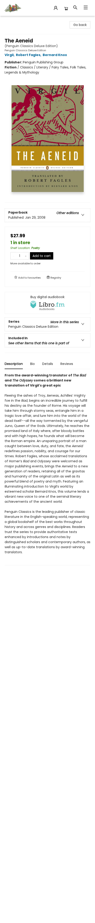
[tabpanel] (47, 469)
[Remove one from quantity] (13, 255)
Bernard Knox (55, 55)
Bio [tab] (32, 363)
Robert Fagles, (29, 55)
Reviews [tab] (66, 363)
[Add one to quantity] (26, 255)
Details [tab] (47, 363)
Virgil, (10, 55)
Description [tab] (14, 363)
